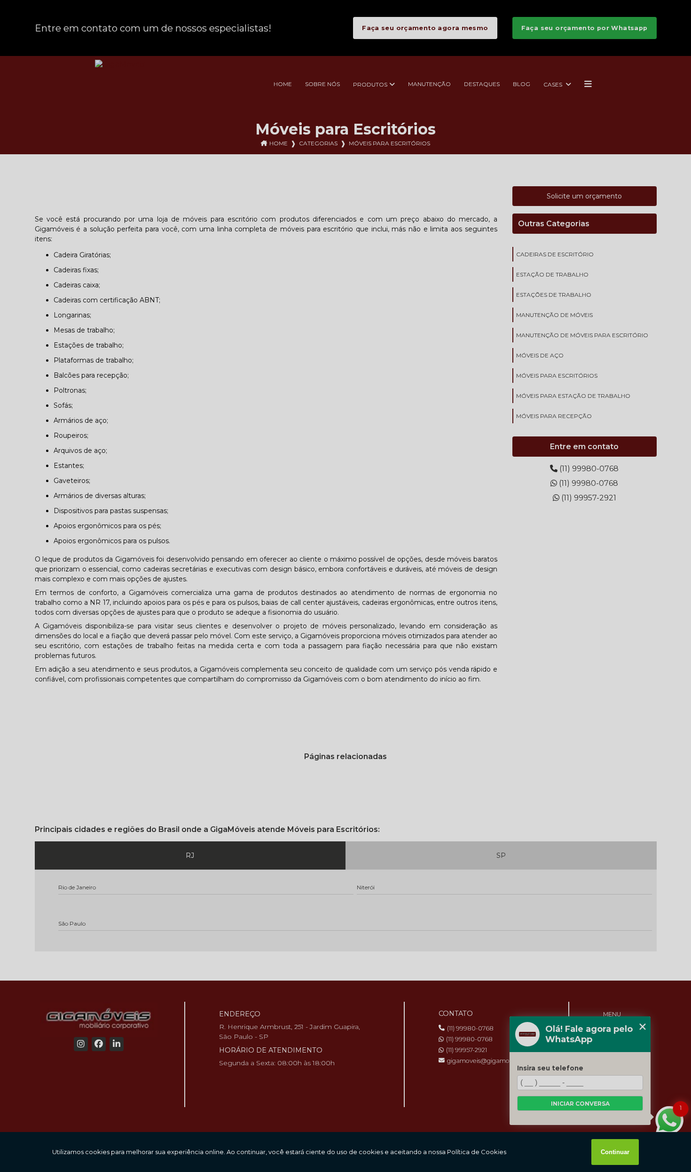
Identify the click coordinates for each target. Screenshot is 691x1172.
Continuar (615, 1152)
